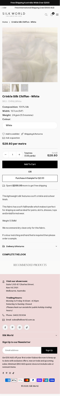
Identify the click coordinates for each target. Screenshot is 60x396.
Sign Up (49, 350)
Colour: (6, 119)
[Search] (46, 14)
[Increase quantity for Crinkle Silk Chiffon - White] (19, 154)
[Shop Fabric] (57, 14)
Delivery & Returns (15, 246)
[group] (30, 54)
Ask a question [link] (13, 138)
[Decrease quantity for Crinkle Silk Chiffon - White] (5, 154)
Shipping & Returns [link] (33, 134)
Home (5, 22)
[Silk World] (14, 14)
